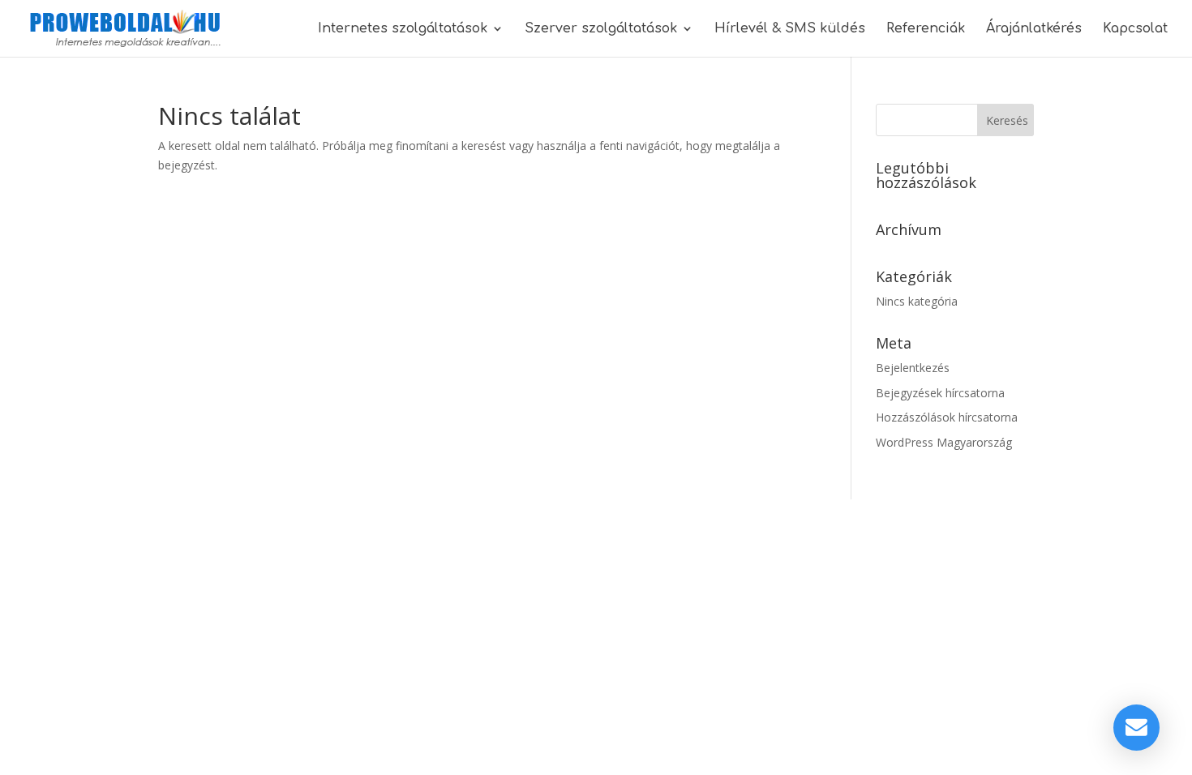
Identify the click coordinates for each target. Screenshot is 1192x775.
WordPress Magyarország (944, 442)
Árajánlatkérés (1034, 29)
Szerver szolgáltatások (601, 29)
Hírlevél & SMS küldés (789, 29)
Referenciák (925, 29)
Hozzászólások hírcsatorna (947, 417)
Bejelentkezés (913, 367)
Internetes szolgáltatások (402, 29)
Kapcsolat (1135, 29)
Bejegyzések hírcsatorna (940, 392)
